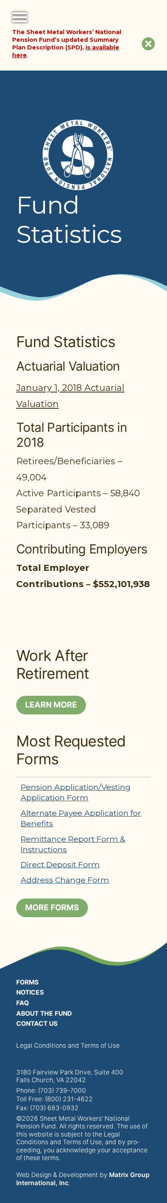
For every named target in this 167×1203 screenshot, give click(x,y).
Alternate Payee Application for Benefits (81, 818)
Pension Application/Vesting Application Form (76, 792)
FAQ (22, 1003)
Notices (30, 992)
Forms (27, 982)
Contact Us (37, 1023)
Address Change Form (65, 880)
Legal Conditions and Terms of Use (68, 1045)
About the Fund (44, 1013)
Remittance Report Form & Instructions (73, 844)
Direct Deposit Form (60, 864)
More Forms (52, 907)
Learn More (51, 705)
